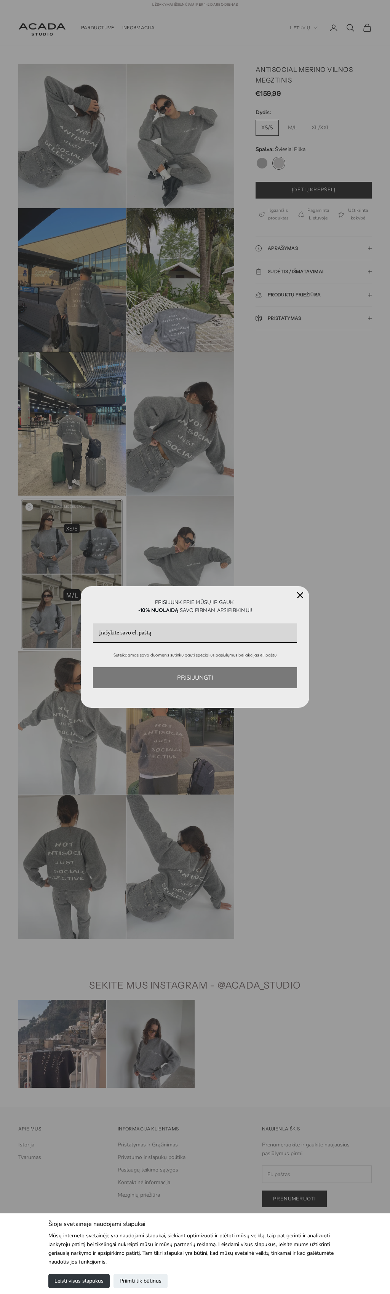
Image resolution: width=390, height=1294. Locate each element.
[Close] (300, 595)
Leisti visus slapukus (79, 1280)
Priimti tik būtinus (140, 1280)
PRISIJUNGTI (195, 677)
